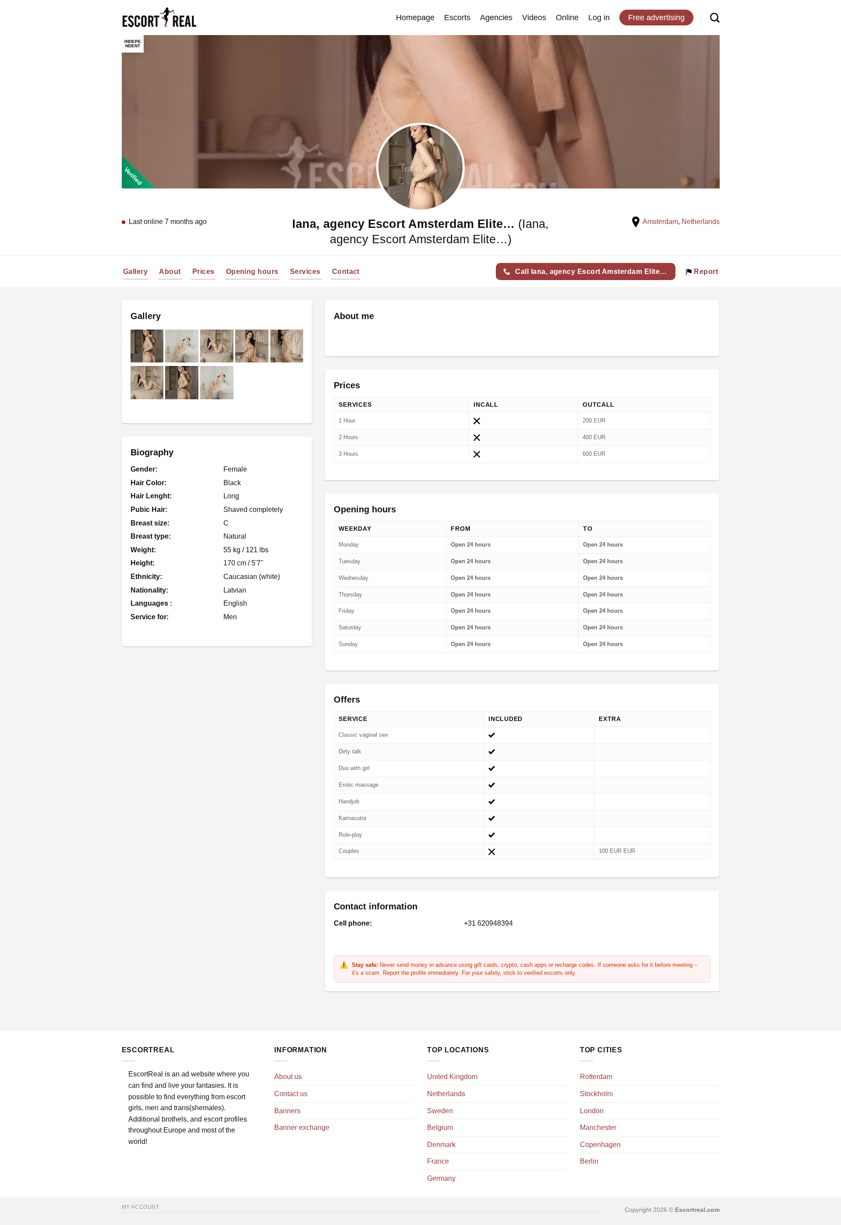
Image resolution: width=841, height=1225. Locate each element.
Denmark (441, 1144)
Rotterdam (596, 1076)
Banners (287, 1111)
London (592, 1111)
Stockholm (596, 1093)
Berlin (589, 1161)
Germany (441, 1178)
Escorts (457, 17)
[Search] (715, 17)
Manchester (598, 1127)
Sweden (440, 1111)
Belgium (440, 1127)
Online (567, 17)
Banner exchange (301, 1127)
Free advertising (656, 17)
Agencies (496, 17)
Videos (534, 17)
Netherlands (701, 221)
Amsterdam (660, 221)
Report (705, 271)
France (438, 1161)
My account (140, 1207)
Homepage (415, 17)
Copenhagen (600, 1144)
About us (288, 1076)
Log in (599, 17)
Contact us (290, 1093)
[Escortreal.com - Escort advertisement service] (159, 17)
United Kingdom (452, 1076)
